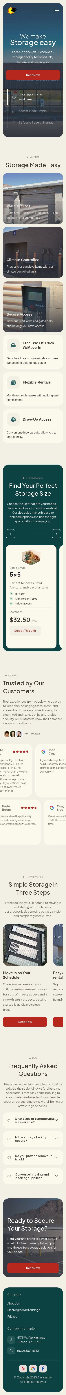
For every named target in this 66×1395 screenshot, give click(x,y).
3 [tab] (42, 928)
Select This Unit (25, 630)
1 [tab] (22, 928)
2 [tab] (32, 928)
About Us (13, 1303)
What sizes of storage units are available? (34, 1120)
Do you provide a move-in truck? (33, 1157)
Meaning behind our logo (23, 1310)
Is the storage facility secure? (30, 1138)
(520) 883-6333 (28, 1350)
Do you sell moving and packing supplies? (32, 1176)
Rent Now (33, 75)
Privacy (12, 1316)
